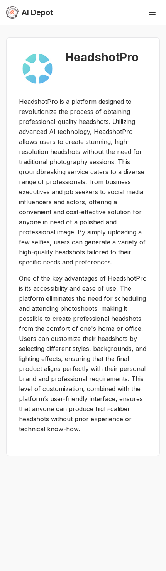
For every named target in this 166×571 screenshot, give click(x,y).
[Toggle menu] (152, 12)
